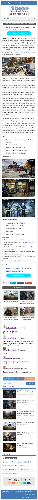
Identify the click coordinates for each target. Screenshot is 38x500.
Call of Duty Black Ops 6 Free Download (27, 318)
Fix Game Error (11, 458)
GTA (3, 90)
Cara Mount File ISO (11, 473)
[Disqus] (19, 349)
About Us (18, 497)
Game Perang (25, 3)
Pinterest (28, 283)
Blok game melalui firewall (12, 261)
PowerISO (31, 242)
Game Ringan (14, 3)
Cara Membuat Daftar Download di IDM (18, 470)
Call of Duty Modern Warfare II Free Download (11, 318)
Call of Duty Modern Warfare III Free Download (27, 302)
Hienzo (6, 30)
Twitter (13, 283)
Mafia (12, 50)
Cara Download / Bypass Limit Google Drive (19, 462)
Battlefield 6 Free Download (10, 301)
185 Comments (23, 30)
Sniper (32, 100)
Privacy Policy (25, 497)
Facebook (20, 283)
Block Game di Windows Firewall (15, 466)
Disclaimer (33, 497)
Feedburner (30, 379)
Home (4, 3)
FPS (10, 23)
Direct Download (19, 33)
